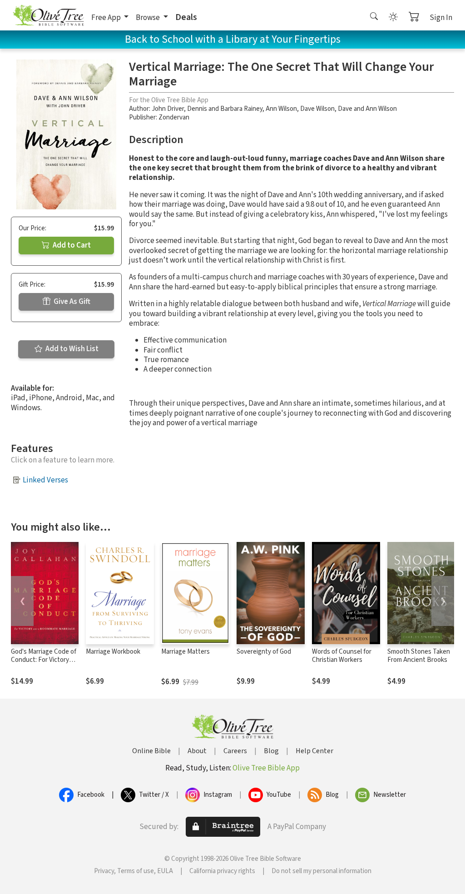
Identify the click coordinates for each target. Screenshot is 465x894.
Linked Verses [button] (45, 480)
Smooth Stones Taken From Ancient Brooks (418, 656)
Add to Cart (71, 245)
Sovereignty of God (264, 651)
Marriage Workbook (113, 651)
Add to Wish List (71, 348)
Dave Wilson (317, 109)
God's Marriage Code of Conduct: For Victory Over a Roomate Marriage (43, 664)
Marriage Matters (185, 651)
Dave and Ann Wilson (367, 109)
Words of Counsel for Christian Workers (341, 656)
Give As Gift (71, 301)
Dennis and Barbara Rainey (224, 109)
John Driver (168, 109)
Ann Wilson (281, 109)
